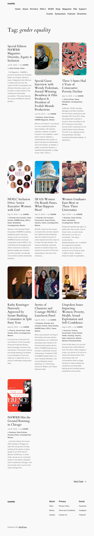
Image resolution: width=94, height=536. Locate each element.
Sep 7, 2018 (66, 214)
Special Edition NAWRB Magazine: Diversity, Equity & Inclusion (20, 53)
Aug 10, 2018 (40, 320)
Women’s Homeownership (71, 341)
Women (52, 120)
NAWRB (11, 4)
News (22, 68)
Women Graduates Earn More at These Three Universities (74, 204)
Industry (38, 223)
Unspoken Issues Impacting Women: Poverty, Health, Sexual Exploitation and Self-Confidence (73, 313)
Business (39, 117)
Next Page (80, 481)
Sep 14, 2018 (67, 96)
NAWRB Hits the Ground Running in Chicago (19, 421)
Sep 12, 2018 (12, 214)
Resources (71, 338)
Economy (67, 330)
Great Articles (14, 68)
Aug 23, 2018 (13, 327)
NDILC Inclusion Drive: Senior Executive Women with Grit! (19, 204)
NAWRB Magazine (41, 120)
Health (64, 335)
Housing (71, 335)
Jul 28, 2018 (12, 429)
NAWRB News (19, 220)
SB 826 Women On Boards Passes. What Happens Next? (46, 204)
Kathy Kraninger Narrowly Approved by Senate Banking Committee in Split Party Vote (20, 313)
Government (39, 220)
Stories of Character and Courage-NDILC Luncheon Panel (46, 310)
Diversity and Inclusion (17, 218)
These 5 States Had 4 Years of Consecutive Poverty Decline (74, 86)
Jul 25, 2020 (12, 65)
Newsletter (66, 102)
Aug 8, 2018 (66, 327)
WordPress (23, 527)
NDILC (27, 220)
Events (44, 326)
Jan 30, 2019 (40, 114)
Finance (12, 330)
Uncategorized (76, 102)
